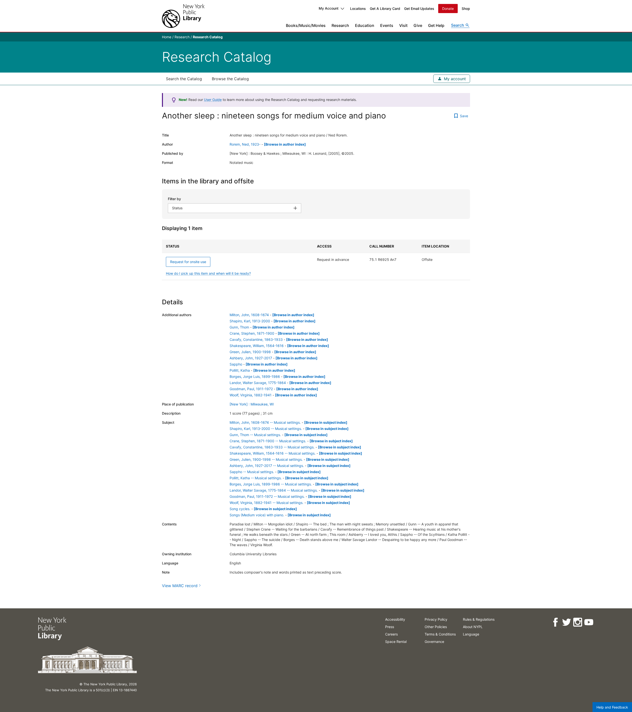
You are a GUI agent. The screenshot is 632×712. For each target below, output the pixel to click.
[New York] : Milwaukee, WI (252, 404)
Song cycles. (240, 509)
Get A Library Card (385, 8)
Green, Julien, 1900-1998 (250, 352)
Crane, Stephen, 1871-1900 (252, 333)
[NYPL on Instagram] (577, 622)
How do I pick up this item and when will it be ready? (208, 273)
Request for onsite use (188, 262)
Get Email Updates (419, 8)
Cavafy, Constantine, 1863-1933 (256, 339)
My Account (328, 8)
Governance (434, 641)
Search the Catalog (184, 78)
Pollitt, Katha (240, 370)
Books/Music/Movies (306, 25)
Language (471, 634)
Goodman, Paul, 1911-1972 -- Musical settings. (267, 496)
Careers (391, 634)
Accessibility (395, 619)
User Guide (213, 99)
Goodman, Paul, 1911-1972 (251, 389)
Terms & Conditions (440, 634)
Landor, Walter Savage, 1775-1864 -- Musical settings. (274, 490)
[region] (316, 260)
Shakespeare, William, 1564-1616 (257, 346)
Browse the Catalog (230, 78)
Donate (448, 8)
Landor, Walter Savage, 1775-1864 (258, 383)
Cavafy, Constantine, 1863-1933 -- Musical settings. (272, 447)
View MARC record (180, 585)
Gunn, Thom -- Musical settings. (255, 435)
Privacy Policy (436, 619)
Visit (403, 25)
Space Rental (396, 641)
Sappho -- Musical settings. (252, 472)
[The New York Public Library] (183, 16)
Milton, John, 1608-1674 (249, 315)
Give (418, 25)
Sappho (236, 364)
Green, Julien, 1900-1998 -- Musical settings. (266, 459)
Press (389, 627)
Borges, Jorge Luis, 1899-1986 (255, 376)
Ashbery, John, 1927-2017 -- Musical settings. (267, 465)
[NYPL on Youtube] (588, 622)
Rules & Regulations (478, 619)
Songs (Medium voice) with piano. (257, 515)
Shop (466, 8)
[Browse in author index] (285, 144)
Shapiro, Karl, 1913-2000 (250, 321)
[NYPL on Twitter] (566, 622)
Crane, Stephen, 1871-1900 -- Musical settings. (268, 441)
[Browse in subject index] (325, 422)
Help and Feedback (612, 707)
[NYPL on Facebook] (555, 622)
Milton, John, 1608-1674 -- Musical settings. (265, 422)
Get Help (436, 25)
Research (340, 25)
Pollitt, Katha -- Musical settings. (256, 478)
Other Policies (436, 627)
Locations (358, 8)
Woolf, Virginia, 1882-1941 (251, 395)
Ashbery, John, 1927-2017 (251, 358)
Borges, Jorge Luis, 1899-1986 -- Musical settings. (271, 484)
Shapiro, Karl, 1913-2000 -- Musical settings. (266, 428)
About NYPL (473, 627)
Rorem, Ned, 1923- (245, 144)
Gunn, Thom (239, 327)
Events (386, 25)
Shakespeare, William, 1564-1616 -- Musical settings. (273, 453)
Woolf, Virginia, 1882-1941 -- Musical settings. (266, 502)
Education (364, 25)
